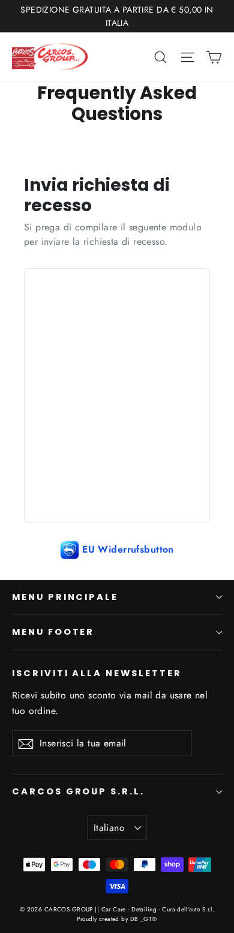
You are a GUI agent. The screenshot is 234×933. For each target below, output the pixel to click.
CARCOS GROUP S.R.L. (78, 791)
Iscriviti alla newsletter (97, 673)
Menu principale (65, 597)
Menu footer (53, 632)
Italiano (109, 828)
